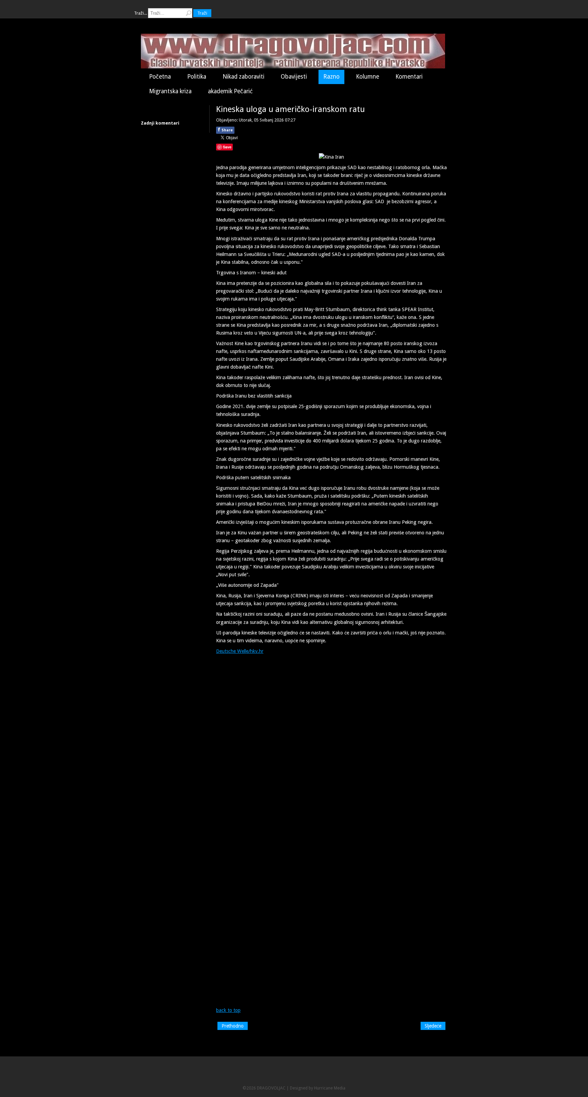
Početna (160, 76)
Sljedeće (433, 1026)
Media (339, 1088)
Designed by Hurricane (312, 1088)
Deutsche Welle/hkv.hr (239, 651)
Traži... (140, 13)
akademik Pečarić (230, 91)
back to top (228, 1010)
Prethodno (233, 1026)
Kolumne (367, 76)
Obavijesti (294, 76)
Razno (331, 76)
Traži (202, 13)
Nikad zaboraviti (243, 76)
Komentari (409, 76)
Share (225, 129)
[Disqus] (331, 743)
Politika (196, 76)
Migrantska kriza (170, 91)
